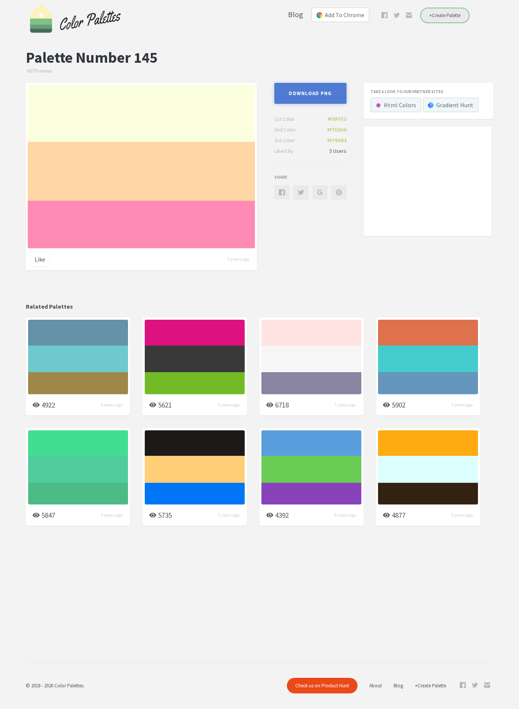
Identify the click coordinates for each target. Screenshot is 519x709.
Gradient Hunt (454, 105)
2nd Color (285, 129)
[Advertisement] (427, 180)
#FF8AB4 (337, 140)
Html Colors (400, 105)
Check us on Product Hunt (322, 685)
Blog (295, 14)
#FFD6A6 (337, 129)
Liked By (283, 151)
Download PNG (310, 93)
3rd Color (284, 140)
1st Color (284, 119)
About (375, 685)
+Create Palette (444, 15)
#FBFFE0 (337, 119)
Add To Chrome (344, 15)
